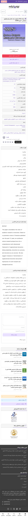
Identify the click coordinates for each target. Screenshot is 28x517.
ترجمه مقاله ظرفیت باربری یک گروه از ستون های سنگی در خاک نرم (13, 378)
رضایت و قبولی (23, 478)
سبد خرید (3, 1)
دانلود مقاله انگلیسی (13, 63)
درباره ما (24, 484)
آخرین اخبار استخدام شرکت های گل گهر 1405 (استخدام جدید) (14, 456)
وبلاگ (25, 481)
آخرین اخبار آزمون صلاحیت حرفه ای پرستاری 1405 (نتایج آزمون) (14, 451)
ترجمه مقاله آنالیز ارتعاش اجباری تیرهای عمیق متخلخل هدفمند (12, 386)
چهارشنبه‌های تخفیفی (21, 476)
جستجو (3, 11)
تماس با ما (24, 487)
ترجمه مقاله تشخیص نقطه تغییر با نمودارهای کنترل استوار (13, 370)
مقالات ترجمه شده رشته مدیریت (13, 15)
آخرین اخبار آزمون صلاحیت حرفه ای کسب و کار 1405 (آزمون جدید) (13, 460)
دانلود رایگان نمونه (13, 59)
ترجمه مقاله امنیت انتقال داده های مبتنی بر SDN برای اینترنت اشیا (12, 354)
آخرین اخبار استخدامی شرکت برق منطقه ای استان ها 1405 (14, 464)
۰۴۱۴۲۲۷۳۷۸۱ (7, 502)
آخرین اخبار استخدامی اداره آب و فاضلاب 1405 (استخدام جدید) (14, 468)
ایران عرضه (24, 15)
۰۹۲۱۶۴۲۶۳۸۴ (7, 504)
